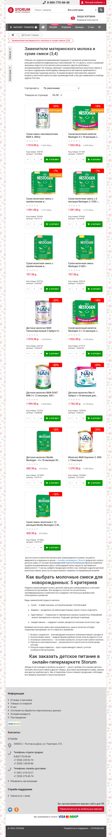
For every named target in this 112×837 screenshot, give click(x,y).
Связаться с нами (20, 795)
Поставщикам (18, 717)
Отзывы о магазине (21, 700)
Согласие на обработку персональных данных (35, 710)
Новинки (66, 26)
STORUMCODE (97, 828)
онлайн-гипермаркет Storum (71, 560)
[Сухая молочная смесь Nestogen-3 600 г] (85, 248)
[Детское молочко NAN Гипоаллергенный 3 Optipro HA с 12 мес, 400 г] (43, 312)
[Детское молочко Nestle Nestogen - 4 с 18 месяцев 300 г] (43, 442)
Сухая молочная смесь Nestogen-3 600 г (80, 265)
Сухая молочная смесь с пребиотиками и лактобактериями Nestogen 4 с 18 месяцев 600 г (43, 267)
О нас (91, 27)
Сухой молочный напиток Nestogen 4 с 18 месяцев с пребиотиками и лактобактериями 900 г (82, 138)
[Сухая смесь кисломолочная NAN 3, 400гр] (43, 118)
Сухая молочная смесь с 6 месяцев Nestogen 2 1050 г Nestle (83, 201)
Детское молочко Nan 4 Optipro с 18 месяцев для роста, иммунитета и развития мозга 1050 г (85, 397)
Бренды (79, 27)
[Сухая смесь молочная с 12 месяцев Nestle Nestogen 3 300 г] (43, 506)
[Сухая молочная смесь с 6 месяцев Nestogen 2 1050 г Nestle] (85, 183)
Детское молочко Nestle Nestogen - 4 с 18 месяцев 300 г (42, 460)
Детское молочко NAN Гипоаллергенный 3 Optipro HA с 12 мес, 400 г (43, 331)
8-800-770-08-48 (58, 2)
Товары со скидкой (21, 703)
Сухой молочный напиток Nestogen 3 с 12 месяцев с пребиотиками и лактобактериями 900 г (82, 332)
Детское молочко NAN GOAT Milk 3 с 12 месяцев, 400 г (42, 394)
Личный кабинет (94, 2)
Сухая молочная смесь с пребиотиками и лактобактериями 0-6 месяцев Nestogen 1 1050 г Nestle (43, 203)
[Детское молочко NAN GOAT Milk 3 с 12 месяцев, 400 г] (43, 377)
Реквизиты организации (23, 781)
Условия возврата (20, 714)
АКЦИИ (53, 26)
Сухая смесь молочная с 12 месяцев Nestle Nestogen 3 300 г (43, 525)
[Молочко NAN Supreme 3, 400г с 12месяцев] (85, 442)
